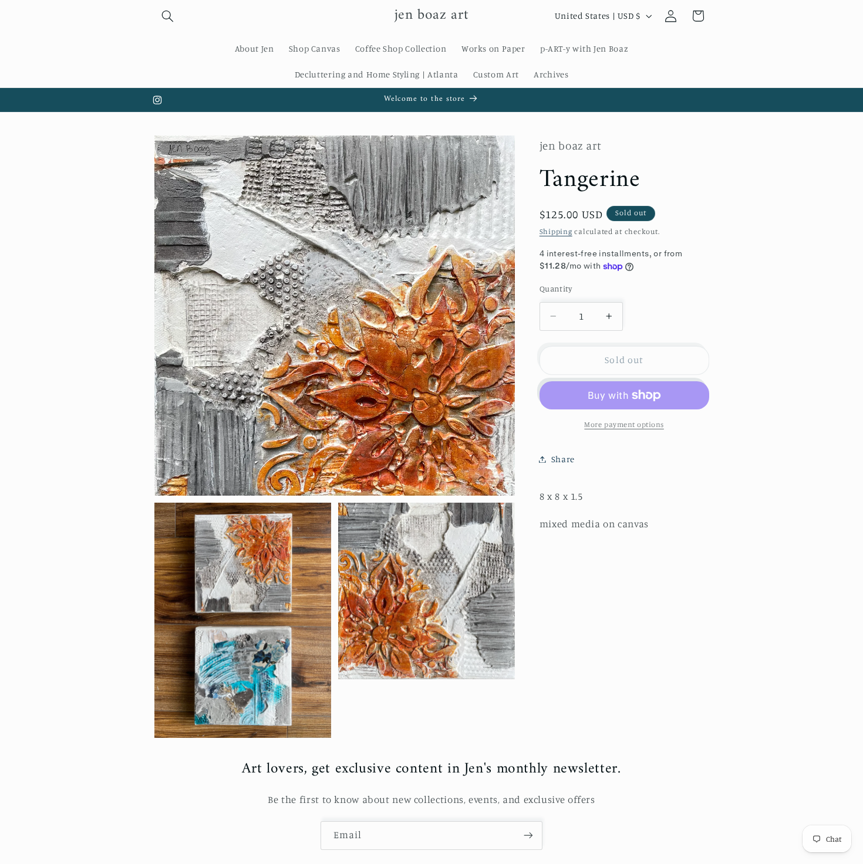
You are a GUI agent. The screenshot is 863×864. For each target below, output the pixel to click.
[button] (167, 15)
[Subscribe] (528, 835)
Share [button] (563, 459)
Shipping (556, 231)
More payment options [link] (624, 424)
